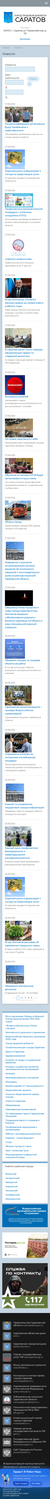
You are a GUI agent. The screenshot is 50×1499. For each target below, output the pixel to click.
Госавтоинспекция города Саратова (24, 1047)
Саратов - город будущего (19, 1138)
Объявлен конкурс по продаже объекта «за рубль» (22, 662)
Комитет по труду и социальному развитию (23, 1061)
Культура (10, 1073)
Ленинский (11, 1190)
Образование (12, 1105)
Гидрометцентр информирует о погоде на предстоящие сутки (23, 173)
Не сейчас (36, 1483)
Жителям (25, 39)
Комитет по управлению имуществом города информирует (24, 806)
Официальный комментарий (20, 1109)
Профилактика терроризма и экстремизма (21, 1128)
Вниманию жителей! (16, 396)
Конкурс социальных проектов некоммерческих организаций (22, 1068)
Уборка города (13, 522)
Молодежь (11, 1082)
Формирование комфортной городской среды (21, 1155)
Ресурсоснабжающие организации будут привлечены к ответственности (25, 127)
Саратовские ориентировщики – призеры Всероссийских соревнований (23, 710)
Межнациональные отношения (22, 1077)
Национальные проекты (18, 1090)
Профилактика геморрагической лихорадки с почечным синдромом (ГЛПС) (24, 212)
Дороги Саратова (14, 1051)
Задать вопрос (21, 1483)
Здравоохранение (15, 1055)
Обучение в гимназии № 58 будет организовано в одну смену (24, 477)
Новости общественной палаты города (22, 1095)
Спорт (8, 1142)
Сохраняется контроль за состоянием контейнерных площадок (20, 757)
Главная (6, 48)
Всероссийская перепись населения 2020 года (25, 1037)
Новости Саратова (15, 1101)
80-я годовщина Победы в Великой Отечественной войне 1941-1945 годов (24, 1019)
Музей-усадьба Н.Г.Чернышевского (24, 1086)
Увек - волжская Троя (17, 1150)
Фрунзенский (12, 1199)
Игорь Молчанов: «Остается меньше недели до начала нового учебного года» (24, 302)
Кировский (11, 1186)
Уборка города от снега (18, 1146)
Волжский (10, 1174)
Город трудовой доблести (19, 1043)
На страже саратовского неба (21, 439)
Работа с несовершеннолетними (23, 1134)
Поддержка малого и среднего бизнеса (22, 1121)
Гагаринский (12, 1178)
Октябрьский (12, 1195)
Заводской (11, 1182)
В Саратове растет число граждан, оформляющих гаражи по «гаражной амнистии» (24, 352)
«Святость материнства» (18, 259)
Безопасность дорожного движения (25, 1032)
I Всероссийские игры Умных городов (21, 1026)
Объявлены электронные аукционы (19, 988)
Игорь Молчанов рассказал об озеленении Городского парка (22, 944)
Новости (18, 48)
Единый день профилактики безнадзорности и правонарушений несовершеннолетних (21, 853)
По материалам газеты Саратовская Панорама (24, 1114)
